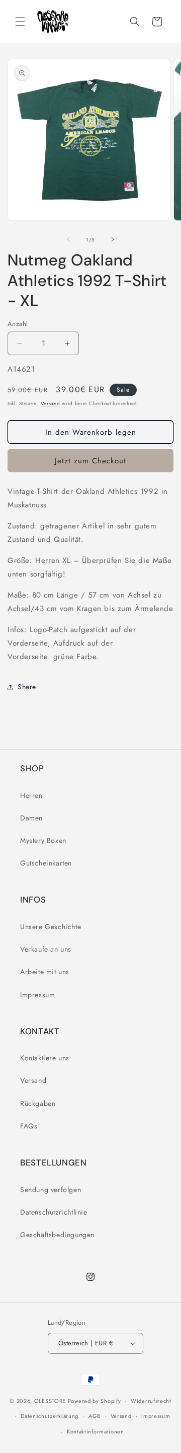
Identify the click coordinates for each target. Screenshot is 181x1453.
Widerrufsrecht (151, 1401)
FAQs (28, 1126)
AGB (94, 1416)
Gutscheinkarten (46, 863)
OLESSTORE (50, 1401)
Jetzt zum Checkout (90, 460)
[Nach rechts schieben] (113, 239)
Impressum (37, 995)
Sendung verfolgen (50, 1190)
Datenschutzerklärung (49, 1416)
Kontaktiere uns (44, 1058)
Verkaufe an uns (45, 949)
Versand (50, 403)
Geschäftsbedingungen (57, 1235)
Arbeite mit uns (44, 972)
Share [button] (27, 687)
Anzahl (18, 324)
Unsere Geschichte (50, 927)
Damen (31, 818)
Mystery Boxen (43, 840)
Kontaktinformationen (95, 1431)
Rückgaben (37, 1103)
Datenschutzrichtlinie (53, 1212)
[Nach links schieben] (68, 239)
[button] (20, 22)
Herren (31, 795)
